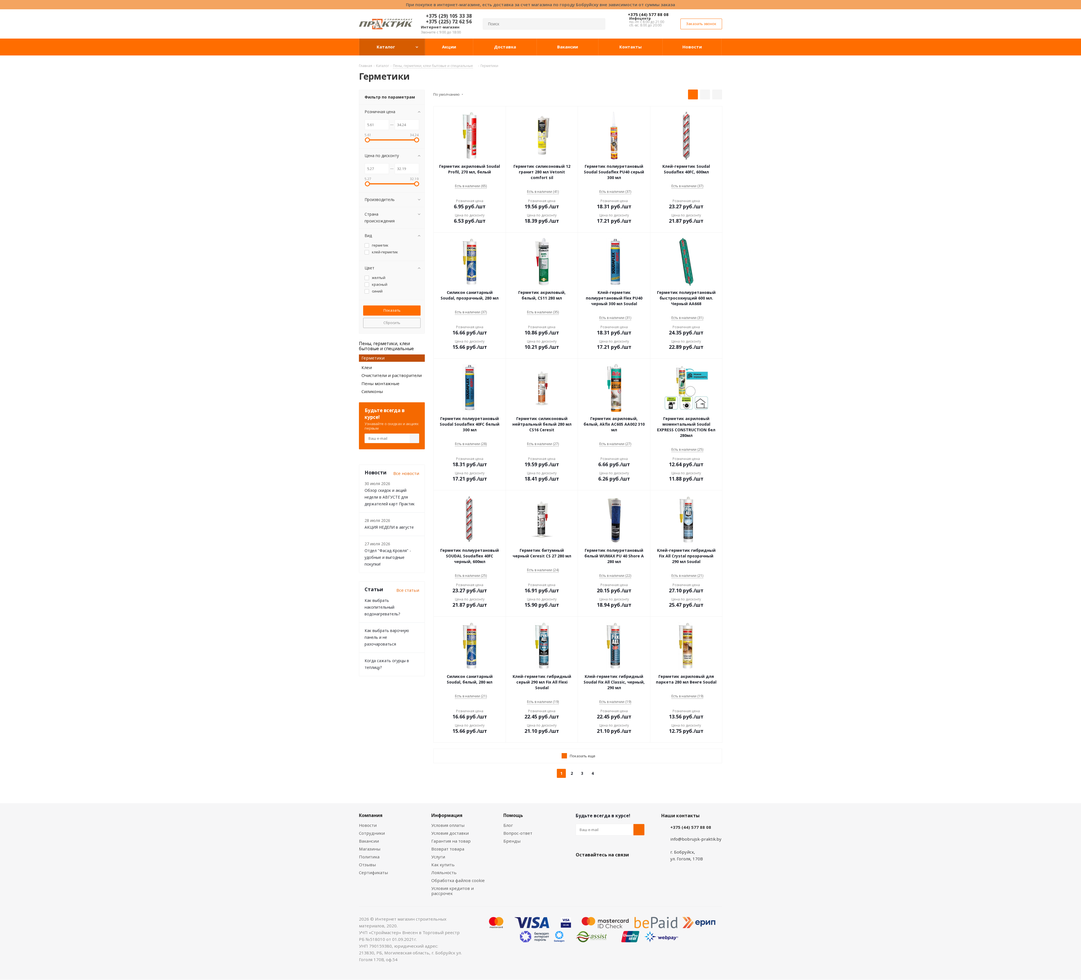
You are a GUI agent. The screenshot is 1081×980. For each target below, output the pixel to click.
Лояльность (444, 872)
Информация (447, 815)
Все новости (406, 473)
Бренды (512, 841)
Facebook (595, 868)
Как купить (443, 864)
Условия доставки (450, 833)
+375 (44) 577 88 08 (648, 14)
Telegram (623, 868)
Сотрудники (372, 833)
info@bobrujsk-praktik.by (696, 839)
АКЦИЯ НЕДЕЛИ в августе (389, 527)
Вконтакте (581, 868)
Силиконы (372, 391)
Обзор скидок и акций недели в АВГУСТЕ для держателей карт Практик (390, 497)
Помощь (513, 815)
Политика (369, 857)
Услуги (438, 857)
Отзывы (367, 864)
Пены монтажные (380, 383)
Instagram (609, 868)
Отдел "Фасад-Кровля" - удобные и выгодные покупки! (388, 557)
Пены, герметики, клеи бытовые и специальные (386, 346)
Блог (508, 825)
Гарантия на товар (451, 841)
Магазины (369, 849)
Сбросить (391, 322)
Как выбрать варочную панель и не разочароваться (387, 637)
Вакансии (369, 841)
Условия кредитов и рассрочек (452, 890)
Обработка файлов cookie (458, 880)
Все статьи (407, 590)
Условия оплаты (447, 825)
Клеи (366, 367)
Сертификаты (373, 872)
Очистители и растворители (391, 375)
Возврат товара (447, 849)
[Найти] (598, 24)
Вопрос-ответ (517, 833)
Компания (371, 815)
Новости (368, 825)
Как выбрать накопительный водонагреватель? (382, 607)
